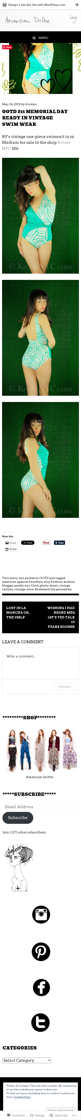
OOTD (44, 578)
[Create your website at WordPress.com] (40, 4)
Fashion (57, 581)
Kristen (31, 104)
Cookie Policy (22, 1097)
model (18, 585)
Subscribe (18, 817)
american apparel (15, 581)
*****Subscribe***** (29, 794)
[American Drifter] (40, 30)
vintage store (24, 589)
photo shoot (49, 585)
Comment (64, 686)
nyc (27, 585)
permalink (63, 589)
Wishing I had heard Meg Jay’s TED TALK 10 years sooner (61, 617)
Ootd (35, 585)
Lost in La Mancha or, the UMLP (17, 612)
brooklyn (36, 581)
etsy (47, 581)
